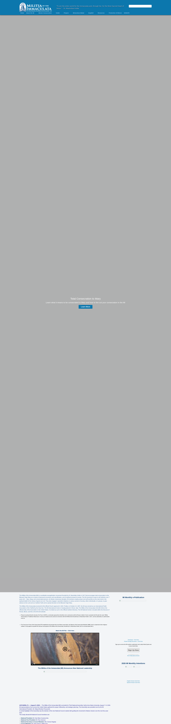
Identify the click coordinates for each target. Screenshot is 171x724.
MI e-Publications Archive (133, 655)
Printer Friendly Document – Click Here (133, 641)
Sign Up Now (133, 650)
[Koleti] (35, 7)
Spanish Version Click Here (133, 682)
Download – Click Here (133, 639)
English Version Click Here (133, 681)
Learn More (85, 307)
